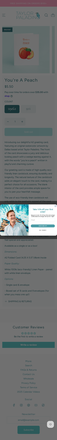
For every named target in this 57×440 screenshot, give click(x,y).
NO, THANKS (42, 230)
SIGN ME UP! (43, 226)
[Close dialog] (55, 206)
